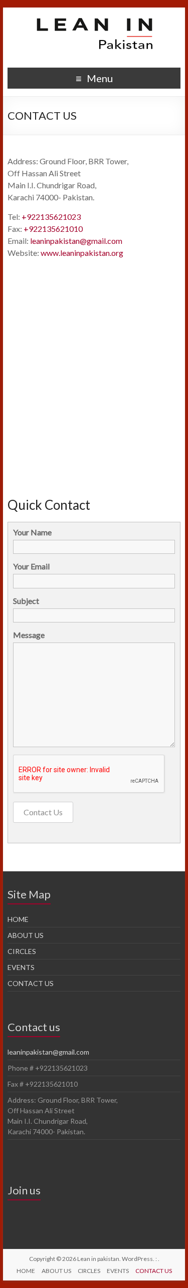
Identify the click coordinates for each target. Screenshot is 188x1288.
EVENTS (21, 967)
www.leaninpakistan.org (82, 252)
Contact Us (43, 812)
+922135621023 (51, 216)
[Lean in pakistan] (94, 20)
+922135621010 (53, 228)
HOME (18, 919)
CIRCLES (22, 951)
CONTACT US (31, 983)
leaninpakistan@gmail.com (76, 240)
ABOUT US (26, 935)
